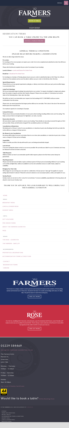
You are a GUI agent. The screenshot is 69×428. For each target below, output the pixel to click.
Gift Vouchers (8, 219)
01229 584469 (34, 28)
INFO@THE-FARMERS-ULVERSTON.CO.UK (17, 350)
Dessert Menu (8, 210)
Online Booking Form (46, 399)
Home (5, 195)
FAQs (4, 230)
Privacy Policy (6, 414)
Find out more (34, 296)
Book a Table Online (34, 41)
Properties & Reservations (13, 252)
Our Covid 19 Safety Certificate (12, 386)
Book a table (34, 20)
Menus (5, 199)
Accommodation (8, 249)
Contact (6, 261)
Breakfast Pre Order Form (17, 73)
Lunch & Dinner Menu (11, 206)
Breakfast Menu (9, 202)
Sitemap (4, 411)
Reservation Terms (10, 264)
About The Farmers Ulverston (14, 226)
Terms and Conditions (8, 412)
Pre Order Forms (9, 223)
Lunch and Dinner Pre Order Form (22, 70)
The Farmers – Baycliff (11, 243)
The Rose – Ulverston (11, 239)
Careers (6, 268)
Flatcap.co (30, 407)
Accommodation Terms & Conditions (17, 256)
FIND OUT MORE (34, 328)
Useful (5, 216)
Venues (5, 236)
